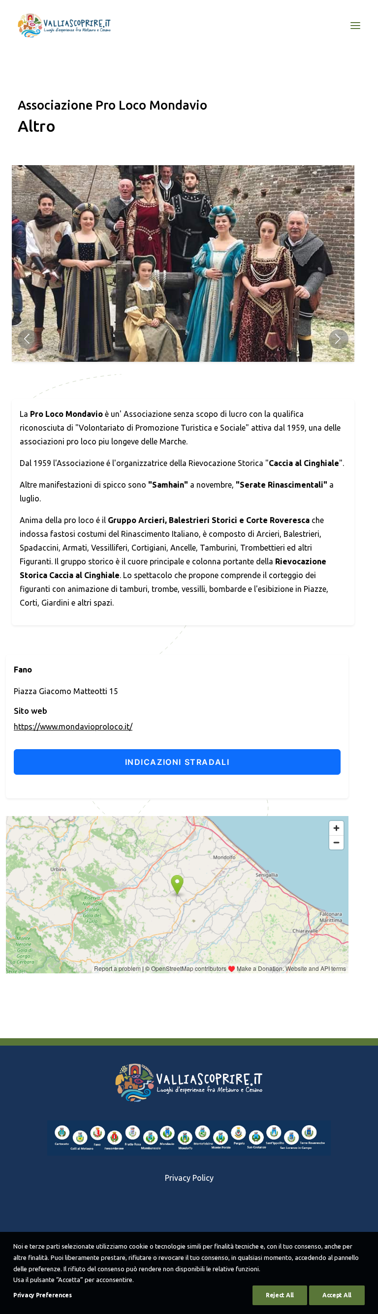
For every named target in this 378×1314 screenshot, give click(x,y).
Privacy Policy (189, 1177)
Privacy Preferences (42, 1295)
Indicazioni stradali (177, 762)
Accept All (336, 1295)
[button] (27, 339)
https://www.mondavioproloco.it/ (73, 726)
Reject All (280, 1295)
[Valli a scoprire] (64, 25)
